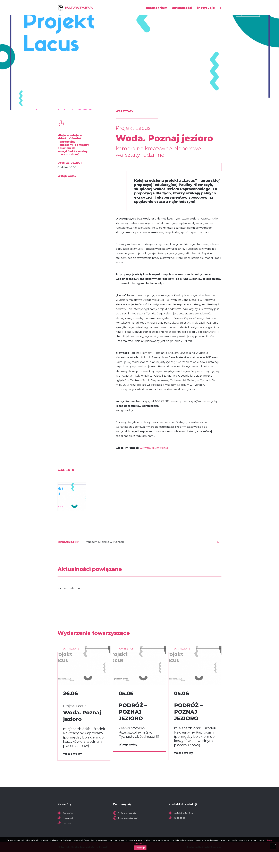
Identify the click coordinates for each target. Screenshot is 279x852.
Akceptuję (140, 847)
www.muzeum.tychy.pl (154, 447)
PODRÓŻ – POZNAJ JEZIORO (133, 711)
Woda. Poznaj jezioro (82, 715)
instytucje (206, 8)
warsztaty (71, 648)
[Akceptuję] (275, 844)
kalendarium (156, 8)
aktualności (182, 8)
